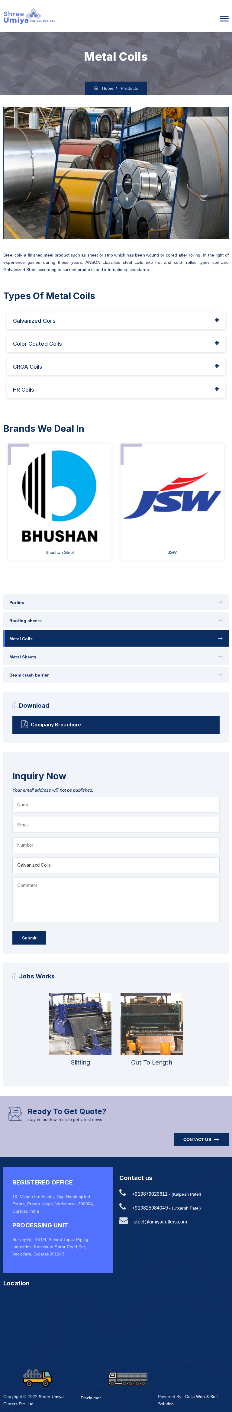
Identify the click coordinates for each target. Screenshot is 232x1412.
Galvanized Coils (34, 321)
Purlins (16, 602)
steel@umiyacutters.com (160, 1221)
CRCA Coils (28, 367)
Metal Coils (21, 638)
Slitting (80, 1062)
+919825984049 (150, 1207)
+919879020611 (149, 1194)
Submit (29, 937)
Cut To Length (151, 1062)
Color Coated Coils (37, 344)
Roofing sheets (25, 620)
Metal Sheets (22, 656)
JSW (172, 552)
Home (106, 88)
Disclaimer (91, 1397)
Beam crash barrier (29, 675)
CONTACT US (197, 1139)
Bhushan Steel (60, 552)
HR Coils (23, 389)
